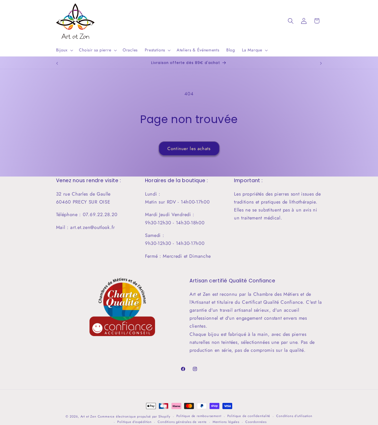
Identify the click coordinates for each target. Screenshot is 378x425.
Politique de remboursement (198, 416)
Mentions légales (226, 422)
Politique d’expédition (134, 422)
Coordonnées (256, 422)
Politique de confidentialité (249, 416)
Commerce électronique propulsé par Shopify (134, 416)
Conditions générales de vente (182, 422)
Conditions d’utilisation (294, 416)
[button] (64, 50)
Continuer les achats (189, 148)
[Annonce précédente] (57, 63)
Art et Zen (88, 416)
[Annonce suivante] (321, 63)
